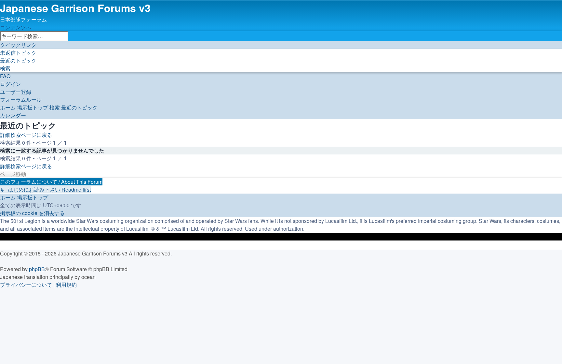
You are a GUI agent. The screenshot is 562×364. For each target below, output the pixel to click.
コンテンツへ (15, 27)
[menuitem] (18, 52)
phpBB (37, 269)
